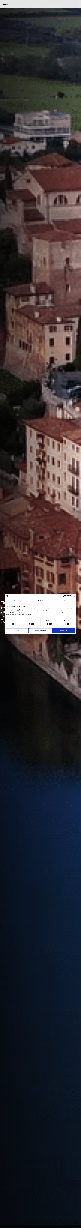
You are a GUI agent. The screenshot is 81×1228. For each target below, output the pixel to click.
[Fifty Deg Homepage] (5, 3)
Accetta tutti (63, 630)
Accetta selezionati (40, 630)
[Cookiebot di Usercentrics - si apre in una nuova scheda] (64, 596)
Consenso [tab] (17, 600)
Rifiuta (17, 630)
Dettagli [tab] (40, 600)
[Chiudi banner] (74, 596)
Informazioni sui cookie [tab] (64, 600)
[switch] (31, 624)
